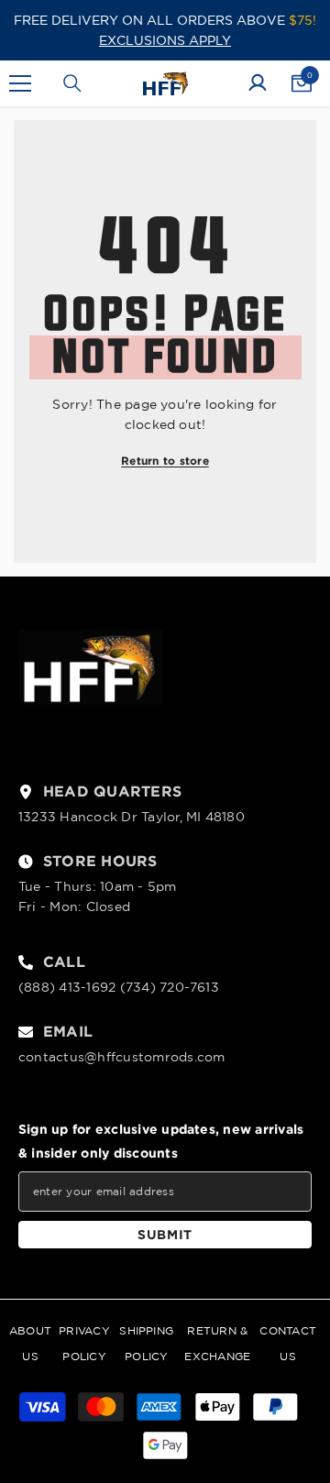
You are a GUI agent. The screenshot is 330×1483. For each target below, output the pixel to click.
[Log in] (258, 83)
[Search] (72, 83)
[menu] (20, 83)
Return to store (165, 461)
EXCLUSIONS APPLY (165, 40)
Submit (165, 1234)
